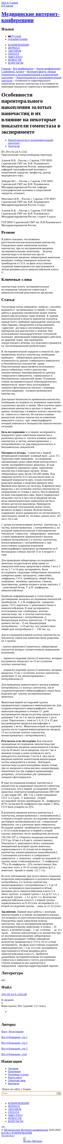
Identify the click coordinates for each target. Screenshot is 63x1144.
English (23, 39)
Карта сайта (15, 1077)
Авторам (13, 1068)
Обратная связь (17, 1080)
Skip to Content (9, 2)
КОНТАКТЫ (15, 62)
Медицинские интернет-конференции (30, 17)
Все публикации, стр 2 (14, 1042)
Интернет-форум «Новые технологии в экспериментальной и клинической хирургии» (29, 74)
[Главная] (7, 5)
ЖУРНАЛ (14, 47)
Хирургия (13, 146)
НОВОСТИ (15, 59)
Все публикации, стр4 (14, 1054)
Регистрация (16, 1031)
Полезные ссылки (18, 1074)
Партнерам (14, 1071)
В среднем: (7, 1000)
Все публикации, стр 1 (14, 1037)
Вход (4, 1031)
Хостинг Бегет (8, 1135)
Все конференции (23, 68)
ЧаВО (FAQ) (15, 56)
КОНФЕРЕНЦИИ (18, 44)
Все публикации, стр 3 (14, 1048)
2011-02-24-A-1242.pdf (14, 994)
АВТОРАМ (14, 50)
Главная (5, 68)
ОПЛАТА (13, 53)
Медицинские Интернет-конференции (26, 1129)
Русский (16, 36)
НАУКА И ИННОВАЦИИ (16, 1132)
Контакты (13, 1083)
